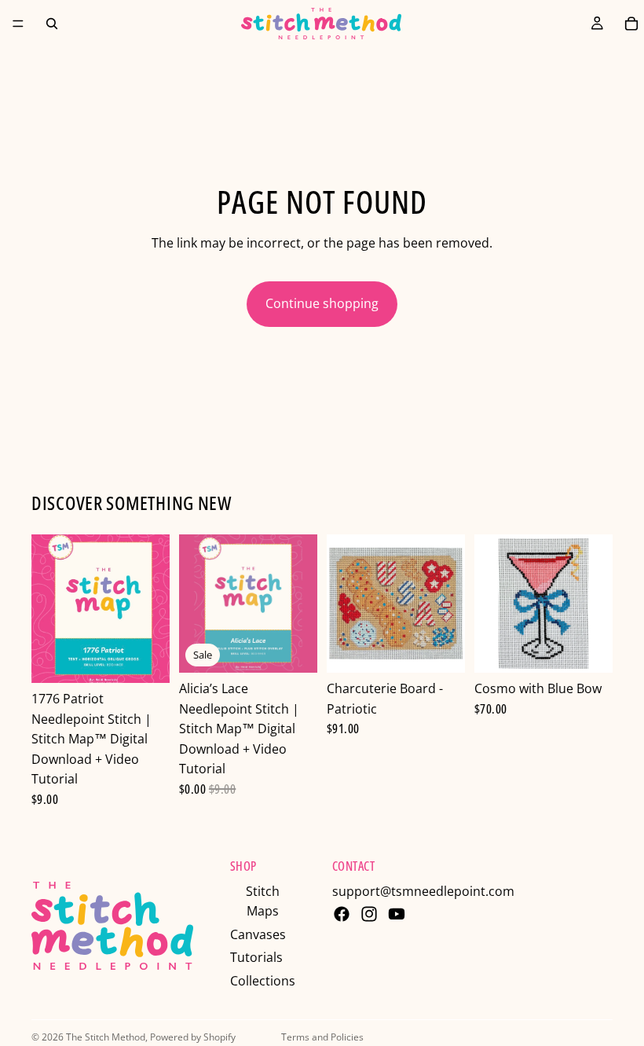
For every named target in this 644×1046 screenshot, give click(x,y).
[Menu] (18, 24)
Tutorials (256, 957)
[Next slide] (300, 603)
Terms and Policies (322, 1037)
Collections (262, 980)
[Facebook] (341, 914)
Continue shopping (322, 303)
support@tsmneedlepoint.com (423, 891)
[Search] (52, 23)
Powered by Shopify (193, 1037)
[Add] (145, 658)
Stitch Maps (263, 901)
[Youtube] (396, 914)
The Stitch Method (105, 1037)
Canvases (258, 934)
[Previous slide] (196, 603)
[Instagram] (369, 914)
